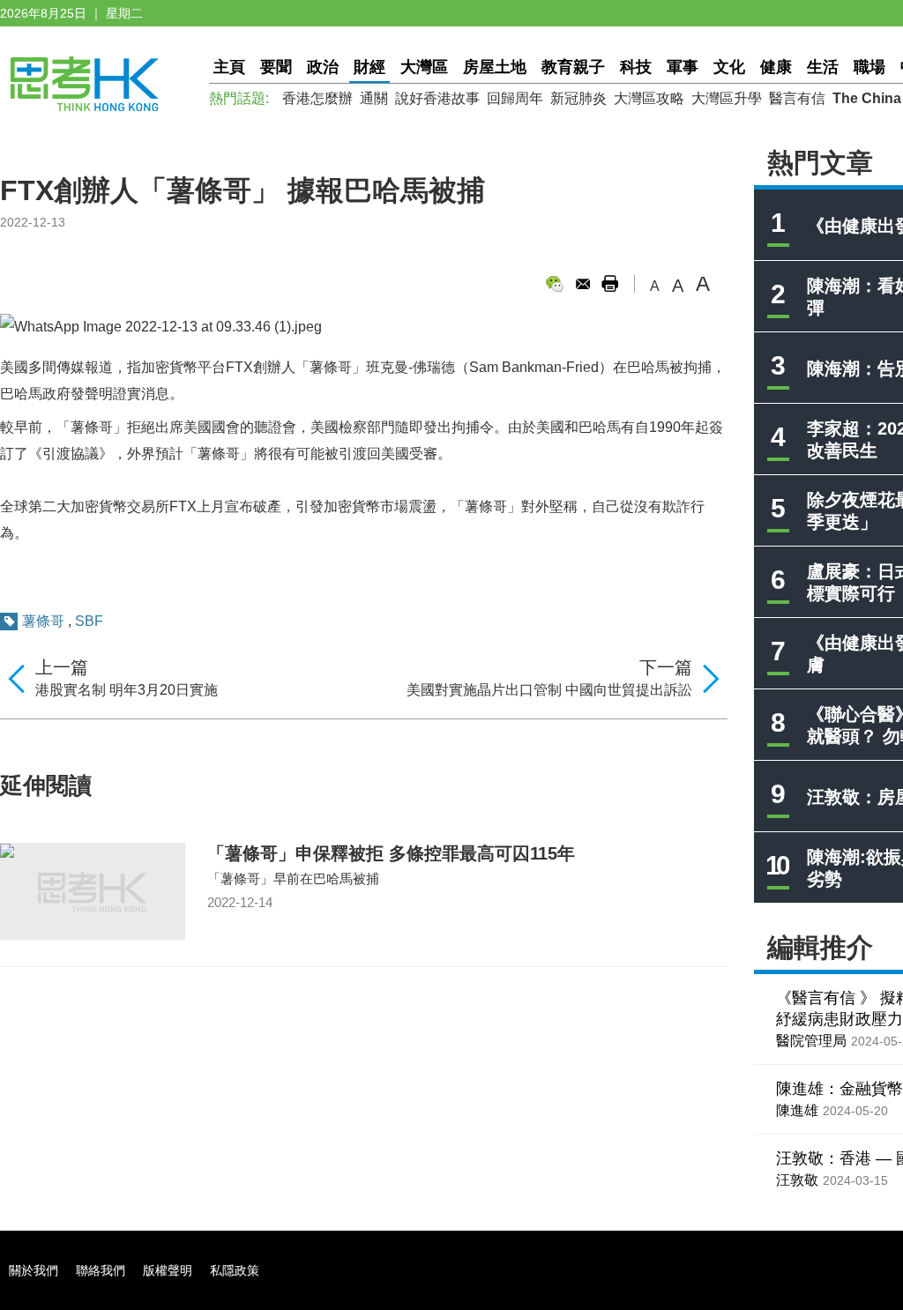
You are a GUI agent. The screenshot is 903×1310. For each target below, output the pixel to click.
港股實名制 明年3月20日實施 (126, 689)
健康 (776, 67)
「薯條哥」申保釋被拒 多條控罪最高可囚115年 (391, 853)
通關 (374, 98)
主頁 (229, 67)
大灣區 (424, 67)
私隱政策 (234, 1270)
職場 (869, 67)
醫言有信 (797, 98)
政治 (323, 67)
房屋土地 (494, 67)
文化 (729, 67)
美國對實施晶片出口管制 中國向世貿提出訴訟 (549, 689)
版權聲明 (167, 1270)
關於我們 (33, 1270)
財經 (369, 67)
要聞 (276, 67)
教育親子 (573, 67)
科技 (636, 67)
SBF (89, 621)
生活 (823, 67)
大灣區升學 (726, 98)
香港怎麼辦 (317, 98)
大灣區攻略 (649, 98)
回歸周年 (515, 98)
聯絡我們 (100, 1270)
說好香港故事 (437, 98)
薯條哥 (43, 621)
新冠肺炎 (578, 98)
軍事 (682, 67)
